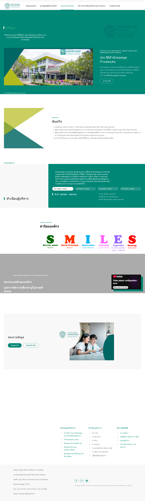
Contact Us (15, 345)
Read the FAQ (31, 345)
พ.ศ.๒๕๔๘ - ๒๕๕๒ (83, 189)
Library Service (31, 6)
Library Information (67, 6)
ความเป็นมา (124, 433)
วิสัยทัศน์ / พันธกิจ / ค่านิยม (129, 437)
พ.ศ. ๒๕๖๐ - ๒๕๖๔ (128, 189)
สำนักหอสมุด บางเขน (71, 439)
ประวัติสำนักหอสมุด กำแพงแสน (115, 75)
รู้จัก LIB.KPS (122, 428)
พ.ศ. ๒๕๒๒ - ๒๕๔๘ (60, 189)
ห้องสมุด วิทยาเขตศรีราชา (73, 443)
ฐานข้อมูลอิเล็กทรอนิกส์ (48, 6)
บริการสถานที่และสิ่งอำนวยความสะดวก (92, 6)
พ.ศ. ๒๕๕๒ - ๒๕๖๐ (105, 189)
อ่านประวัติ (107, 81)
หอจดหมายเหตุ (114, 6)
